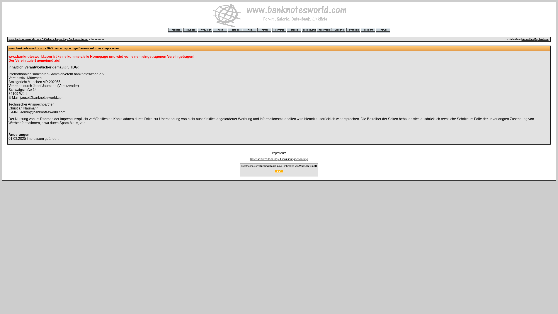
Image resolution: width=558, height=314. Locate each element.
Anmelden (528, 39)
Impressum (279, 153)
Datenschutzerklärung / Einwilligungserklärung (279, 159)
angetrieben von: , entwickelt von (279, 166)
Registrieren (542, 39)
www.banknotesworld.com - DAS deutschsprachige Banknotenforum (48, 39)
